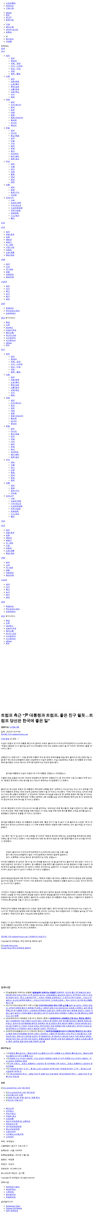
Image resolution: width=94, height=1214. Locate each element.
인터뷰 (14, 195)
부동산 (9, 242)
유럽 (13, 115)
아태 (13, 112)
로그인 (9, 17)
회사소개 (10, 1108)
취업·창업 (10, 255)
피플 (8, 185)
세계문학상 (11, 1189)
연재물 (9, 41)
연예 (3, 260)
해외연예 (10, 277)
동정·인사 (15, 192)
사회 (8, 76)
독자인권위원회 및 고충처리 (18, 1121)
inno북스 (9, 328)
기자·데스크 (16, 205)
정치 (8, 56)
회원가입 (10, 20)
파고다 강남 (11, 335)
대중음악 (10, 274)
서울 (13, 167)
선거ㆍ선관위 (17, 66)
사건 (13, 94)
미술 (13, 141)
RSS (7, 15)
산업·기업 (10, 247)
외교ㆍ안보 (16, 69)
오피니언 (10, 198)
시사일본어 (11, 338)
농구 (8, 294)
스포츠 (4, 282)
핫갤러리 (10, 308)
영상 (3, 318)
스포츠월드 (11, 3)
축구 (8, 291)
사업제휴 (10, 1119)
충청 (13, 174)
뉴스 (3, 51)
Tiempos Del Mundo (14, 1208)
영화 (8, 272)
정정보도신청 (12, 1124)
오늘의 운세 (11, 330)
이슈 (3, 223)
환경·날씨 (15, 87)
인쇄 (3, 739)
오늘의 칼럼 (16, 203)
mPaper (9, 13)
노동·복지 (15, 84)
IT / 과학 (9, 245)
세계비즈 (10, 6)
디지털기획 (14, 727)
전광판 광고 (11, 1116)
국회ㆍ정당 (16, 63)
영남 (13, 177)
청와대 (14, 61)
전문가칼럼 (16, 210)
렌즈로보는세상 (13, 311)
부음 (13, 190)
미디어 (14, 133)
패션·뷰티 (15, 156)
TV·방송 (9, 269)
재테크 (9, 240)
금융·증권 (10, 234)
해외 (13, 97)
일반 (13, 58)
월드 (13, 218)
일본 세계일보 (12, 1211)
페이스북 (10, 27)
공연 (13, 138)
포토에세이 (11, 313)
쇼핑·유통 (10, 252)
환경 (8, 322)
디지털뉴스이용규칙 (15, 1134)
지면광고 (10, 1111)
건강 (13, 143)
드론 (8, 325)
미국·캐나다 (16, 105)
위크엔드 (15, 154)
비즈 (3, 227)
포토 (3, 304)
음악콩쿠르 (11, 1194)
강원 (13, 172)
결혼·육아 (15, 159)
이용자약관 (11, 1132)
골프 (8, 299)
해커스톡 (10, 333)
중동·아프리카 (17, 118)
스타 (8, 267)
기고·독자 (15, 216)
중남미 (14, 125)
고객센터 (10, 1137)
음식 (13, 151)
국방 (13, 71)
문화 (8, 128)
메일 (7, 739)
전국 (8, 161)
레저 (13, 146)
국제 (8, 100)
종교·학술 (15, 136)
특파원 (14, 120)
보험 (8, 237)
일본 (13, 110)
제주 (13, 182)
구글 (8, 24)
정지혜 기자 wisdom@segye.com (14, 734)
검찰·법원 (15, 81)
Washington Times (13, 1206)
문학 (13, 149)
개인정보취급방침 (14, 1126)
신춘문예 (10, 1192)
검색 (3, 49)
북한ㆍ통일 (16, 74)
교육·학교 (15, 92)
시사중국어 (11, 340)
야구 (8, 289)
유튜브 (9, 32)
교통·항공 (15, 89)
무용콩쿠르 (11, 1197)
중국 (13, 107)
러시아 (14, 123)
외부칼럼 (15, 213)
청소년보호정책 (13, 1129)
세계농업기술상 (13, 1187)
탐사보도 (10, 39)
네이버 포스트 (12, 29)
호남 (13, 179)
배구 (8, 296)
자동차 (9, 250)
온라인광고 (11, 1114)
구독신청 (10, 8)
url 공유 (13, 739)
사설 (13, 200)
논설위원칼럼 (17, 208)
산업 (8, 546)
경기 (13, 169)
